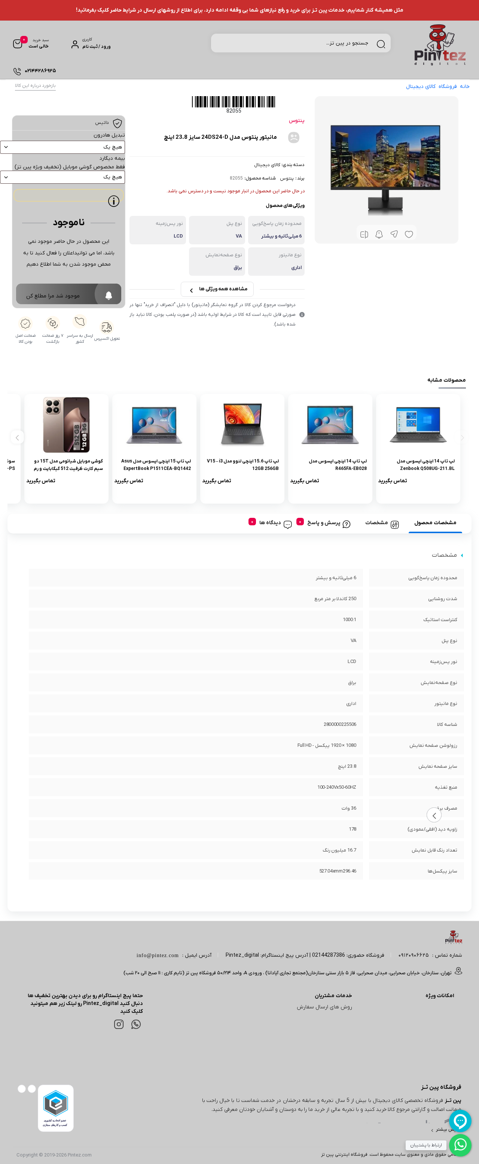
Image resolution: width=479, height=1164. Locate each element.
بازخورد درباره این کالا (35, 86)
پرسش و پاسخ (323, 522)
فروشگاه (448, 86)
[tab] (435, 523)
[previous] (461, 436)
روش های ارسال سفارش (324, 1007)
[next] (17, 436)
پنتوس (287, 178)
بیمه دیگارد (112, 158)
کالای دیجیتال (421, 86)
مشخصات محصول (435, 522)
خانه (465, 86)
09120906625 (414, 955)
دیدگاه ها (270, 522)
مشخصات (376, 522)
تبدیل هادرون (109, 135)
